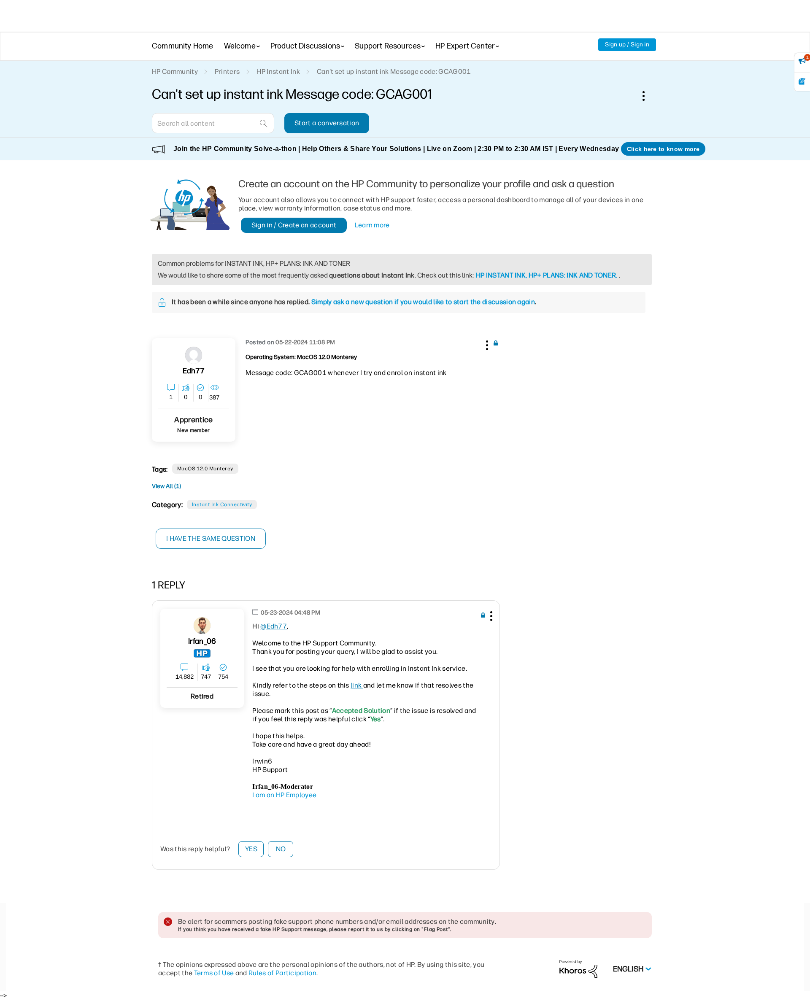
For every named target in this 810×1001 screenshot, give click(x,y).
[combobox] (213, 123)
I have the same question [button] (210, 538)
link (357, 685)
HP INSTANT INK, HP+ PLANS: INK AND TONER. (547, 275)
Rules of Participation (282, 973)
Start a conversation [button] (326, 123)
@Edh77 (273, 626)
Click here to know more (663, 149)
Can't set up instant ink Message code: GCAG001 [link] (394, 71)
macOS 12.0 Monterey (205, 469)
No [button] (281, 849)
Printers (227, 71)
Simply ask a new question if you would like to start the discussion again (423, 302)
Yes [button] (251, 849)
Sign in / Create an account (294, 225)
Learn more (372, 225)
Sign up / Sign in (627, 44)
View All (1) (166, 486)
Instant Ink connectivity (222, 504)
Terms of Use (214, 973)
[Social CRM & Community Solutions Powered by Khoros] (578, 968)
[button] (486, 344)
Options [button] (648, 95)
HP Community (175, 71)
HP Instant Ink (278, 71)
